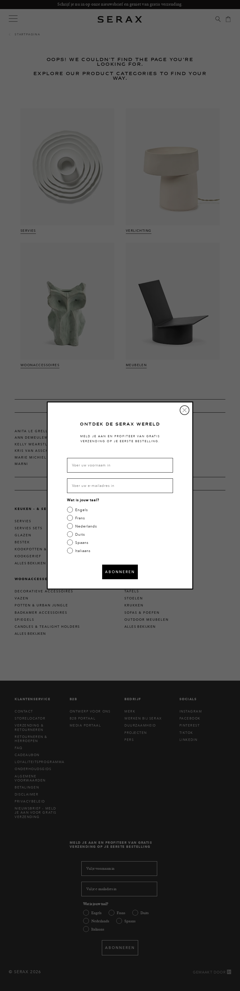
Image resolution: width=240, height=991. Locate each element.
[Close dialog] (184, 410)
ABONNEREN (120, 572)
